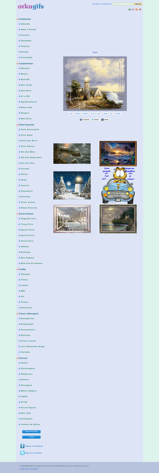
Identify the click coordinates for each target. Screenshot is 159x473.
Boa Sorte (26, 119)
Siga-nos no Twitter (33, 453)
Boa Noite (26, 91)
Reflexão (25, 335)
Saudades (26, 41)
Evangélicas (27, 318)
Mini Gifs (25, 413)
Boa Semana (27, 258)
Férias (24, 174)
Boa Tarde (26, 85)
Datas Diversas (28, 208)
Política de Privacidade (29, 469)
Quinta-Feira (27, 235)
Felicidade (26, 57)
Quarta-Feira (27, 230)
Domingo (25, 252)
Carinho (25, 35)
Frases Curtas (28, 341)
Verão (23, 180)
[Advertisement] (70, 30)
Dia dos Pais (27, 163)
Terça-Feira (26, 224)
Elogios (24, 113)
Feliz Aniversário (29, 129)
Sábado (24, 246)
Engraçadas (27, 324)
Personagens (27, 368)
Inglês (24, 396)
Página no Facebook (34, 446)
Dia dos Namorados (31, 157)
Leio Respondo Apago (32, 346)
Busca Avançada (31, 431)
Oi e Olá (25, 96)
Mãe (22, 291)
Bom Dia (25, 79)
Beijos (24, 74)
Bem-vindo (26, 107)
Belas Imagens (28, 391)
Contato (31, 437)
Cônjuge (25, 274)
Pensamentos (27, 330)
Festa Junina (27, 202)
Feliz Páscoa (27, 146)
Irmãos (24, 285)
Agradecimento (28, 102)
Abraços (25, 68)
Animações (26, 419)
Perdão (24, 52)
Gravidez (25, 196)
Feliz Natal (26, 135)
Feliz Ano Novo (28, 141)
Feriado (24, 168)
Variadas (25, 352)
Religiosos (26, 374)
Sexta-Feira (26, 241)
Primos (24, 302)
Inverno (24, 185)
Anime (24, 402)
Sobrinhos (26, 308)
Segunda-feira (28, 218)
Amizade (25, 24)
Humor (24, 363)
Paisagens (26, 385)
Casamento (26, 191)
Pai (22, 296)
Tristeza (25, 46)
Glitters (24, 380)
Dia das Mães (27, 152)
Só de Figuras (28, 408)
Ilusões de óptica (30, 424)
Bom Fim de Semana (31, 263)
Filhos (24, 280)
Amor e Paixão (28, 29)
